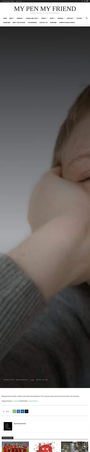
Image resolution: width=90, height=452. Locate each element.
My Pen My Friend (22, 379)
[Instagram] (85, 1)
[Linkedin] (22, 411)
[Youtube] (87, 1)
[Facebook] (82, 1)
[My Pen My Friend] (8, 426)
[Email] (26, 411)
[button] (87, 18)
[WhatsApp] (14, 411)
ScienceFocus (33, 401)
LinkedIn (16, 401)
